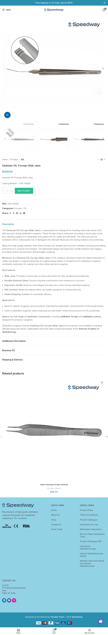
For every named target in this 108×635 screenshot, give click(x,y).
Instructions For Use (89, 524)
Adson (58, 488)
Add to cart (24, 191)
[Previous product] (98, 159)
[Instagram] (14, 600)
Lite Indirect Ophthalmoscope (88, 547)
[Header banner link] (50, 3)
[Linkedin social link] (20, 213)
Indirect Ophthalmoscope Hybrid (91, 554)
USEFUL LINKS (87, 505)
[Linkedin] (4, 600)
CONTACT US (8, 580)
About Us (55, 515)
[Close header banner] (104, 3)
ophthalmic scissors (92, 316)
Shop (53, 520)
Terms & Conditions (89, 515)
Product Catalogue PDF (91, 541)
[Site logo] (54, 9)
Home (5, 159)
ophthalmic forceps (69, 316)
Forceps (14, 159)
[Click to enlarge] (7, 115)
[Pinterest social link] (17, 213)
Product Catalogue (88, 520)
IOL (22, 159)
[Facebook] (9, 600)
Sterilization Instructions (91, 529)
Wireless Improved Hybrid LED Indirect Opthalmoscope (92, 563)
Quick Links (57, 505)
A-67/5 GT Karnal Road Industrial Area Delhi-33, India (13, 589)
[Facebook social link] (10, 213)
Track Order (57, 529)
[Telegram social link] (24, 213)
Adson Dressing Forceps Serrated (54, 484)
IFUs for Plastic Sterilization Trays (92, 535)
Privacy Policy (86, 510)
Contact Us (56, 524)
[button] (102, 382)
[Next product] (104, 159)
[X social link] (13, 213)
